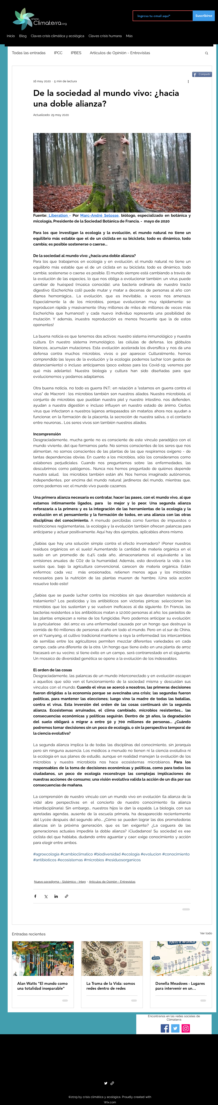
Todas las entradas (29, 53)
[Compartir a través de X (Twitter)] (46, 896)
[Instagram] (186, 1028)
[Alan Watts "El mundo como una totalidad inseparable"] (43, 958)
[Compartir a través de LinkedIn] (56, 896)
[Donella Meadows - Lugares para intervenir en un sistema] (181, 958)
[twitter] (106, 1083)
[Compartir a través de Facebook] (35, 896)
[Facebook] (165, 1028)
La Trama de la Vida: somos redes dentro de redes (110, 986)
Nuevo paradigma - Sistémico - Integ (60, 881)
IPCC (58, 53)
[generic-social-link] (112, 1083)
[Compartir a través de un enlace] (67, 896)
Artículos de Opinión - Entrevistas (120, 53)
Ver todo (206, 933)
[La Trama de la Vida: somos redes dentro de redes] (112, 958)
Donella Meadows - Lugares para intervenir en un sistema (180, 986)
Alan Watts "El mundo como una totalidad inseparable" (42, 986)
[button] (207, 53)
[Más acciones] (188, 81)
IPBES (76, 53)
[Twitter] (175, 1028)
